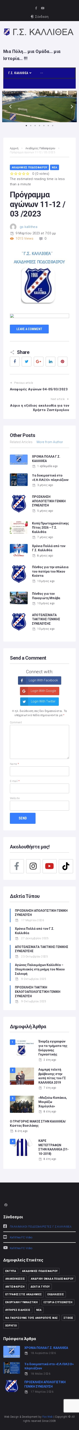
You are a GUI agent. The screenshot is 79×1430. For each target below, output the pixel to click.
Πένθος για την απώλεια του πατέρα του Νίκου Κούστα (50, 571)
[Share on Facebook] (15, 361)
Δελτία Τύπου (40, 1286)
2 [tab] (31, 125)
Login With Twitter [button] (43, 701)
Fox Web (47, 1416)
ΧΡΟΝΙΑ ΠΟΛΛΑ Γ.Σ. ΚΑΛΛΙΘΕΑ (46, 1348)
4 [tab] (39, 125)
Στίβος (68, 1317)
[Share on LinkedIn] (50, 361)
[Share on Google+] (38, 361)
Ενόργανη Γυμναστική (21, 1302)
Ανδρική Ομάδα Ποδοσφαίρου (52, 1278)
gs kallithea (28, 227)
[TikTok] (66, 866)
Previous (9, 106)
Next (70, 106)
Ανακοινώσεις (15, 1278)
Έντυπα (10, 1271)
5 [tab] (44, 125)
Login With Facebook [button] (43, 680)
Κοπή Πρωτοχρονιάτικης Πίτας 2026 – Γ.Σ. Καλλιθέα (50, 528)
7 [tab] (52, 125)
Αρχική (14, 148)
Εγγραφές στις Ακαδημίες (23, 1294)
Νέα (54, 167)
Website (15, 798)
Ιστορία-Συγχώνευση (57, 1302)
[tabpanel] (39, 106)
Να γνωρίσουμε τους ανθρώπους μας (31, 1317)
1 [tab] (26, 125)
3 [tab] (35, 125)
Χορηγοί (11, 1325)
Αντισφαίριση (15, 1286)
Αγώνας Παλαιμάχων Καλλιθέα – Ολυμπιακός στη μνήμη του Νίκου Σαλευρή (40, 969)
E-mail (15, 781)
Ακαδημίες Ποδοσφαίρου (40, 148)
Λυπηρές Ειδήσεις (17, 1310)
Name (14, 764)
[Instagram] (33, 866)
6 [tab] (48, 125)
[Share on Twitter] (26, 361)
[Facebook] (17, 866)
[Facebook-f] (36, 8)
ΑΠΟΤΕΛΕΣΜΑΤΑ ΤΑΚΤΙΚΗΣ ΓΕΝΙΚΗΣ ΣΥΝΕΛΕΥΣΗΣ (46, 619)
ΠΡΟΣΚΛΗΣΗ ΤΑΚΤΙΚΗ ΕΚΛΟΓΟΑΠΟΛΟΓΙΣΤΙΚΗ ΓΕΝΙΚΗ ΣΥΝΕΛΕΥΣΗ (37, 992)
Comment (16, 722)
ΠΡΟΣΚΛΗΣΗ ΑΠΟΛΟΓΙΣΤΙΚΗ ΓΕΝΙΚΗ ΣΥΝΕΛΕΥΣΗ (49, 501)
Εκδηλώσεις (55, 1294)
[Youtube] (43, 8)
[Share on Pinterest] (62, 361)
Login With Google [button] (43, 691)
